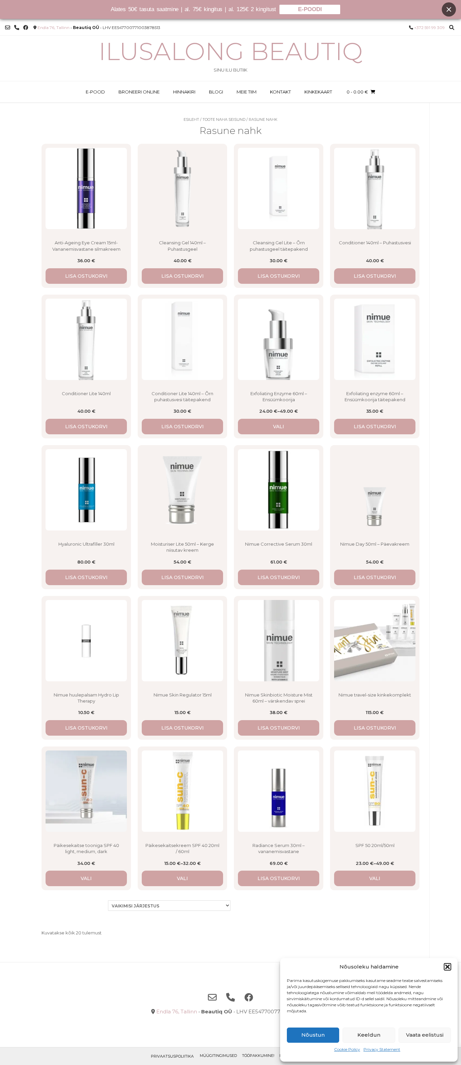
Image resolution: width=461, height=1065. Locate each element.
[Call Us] (16, 27)
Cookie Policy (347, 1049)
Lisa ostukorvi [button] (86, 276)
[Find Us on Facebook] (25, 27)
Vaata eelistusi (424, 1035)
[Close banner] (449, 9)
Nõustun (313, 1035)
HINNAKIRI (184, 91)
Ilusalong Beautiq (231, 51)
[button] (447, 966)
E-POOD (95, 91)
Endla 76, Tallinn (53, 27)
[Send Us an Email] (7, 27)
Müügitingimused (218, 1055)
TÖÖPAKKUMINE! (258, 1055)
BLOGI (216, 91)
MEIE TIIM (246, 91)
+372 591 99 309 (429, 27)
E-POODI (310, 9)
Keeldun (368, 1035)
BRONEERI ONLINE (139, 91)
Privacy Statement (381, 1049)
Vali (278, 427)
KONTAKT (280, 91)
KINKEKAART (318, 91)
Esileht (191, 119)
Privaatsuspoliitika (172, 1056)
